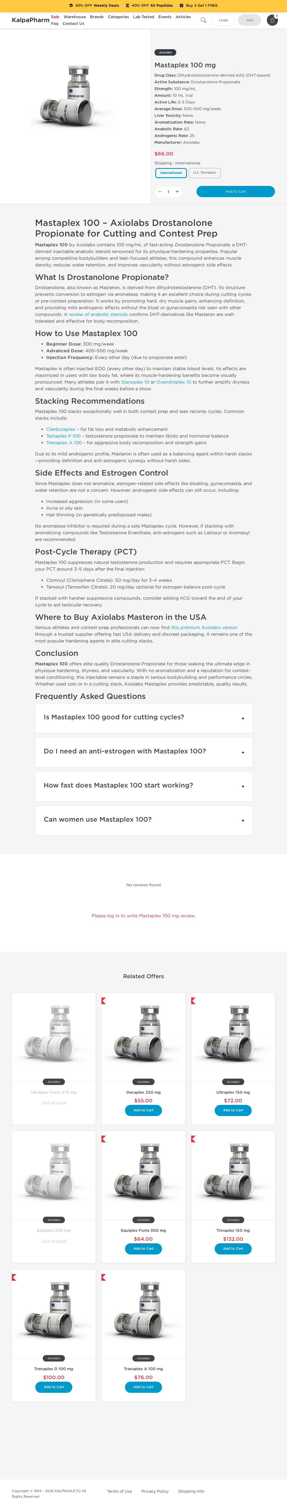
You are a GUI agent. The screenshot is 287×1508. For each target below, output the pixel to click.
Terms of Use (119, 1491)
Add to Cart (236, 191)
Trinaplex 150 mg (233, 1230)
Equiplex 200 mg (53, 1230)
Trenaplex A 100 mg (143, 1369)
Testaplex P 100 (63, 436)
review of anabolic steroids (98, 314)
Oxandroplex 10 (173, 382)
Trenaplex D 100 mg (53, 1369)
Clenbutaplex (60, 429)
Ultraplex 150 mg (233, 1092)
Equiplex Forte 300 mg (143, 1230)
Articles (183, 17)
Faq (54, 23)
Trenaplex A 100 (64, 442)
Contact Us (73, 23)
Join (249, 20)
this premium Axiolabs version (204, 627)
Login (223, 20)
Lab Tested (143, 17)
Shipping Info (191, 1491)
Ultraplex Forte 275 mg (54, 1092)
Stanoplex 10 (135, 382)
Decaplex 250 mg (143, 1092)
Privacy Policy (155, 1491)
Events (165, 17)
